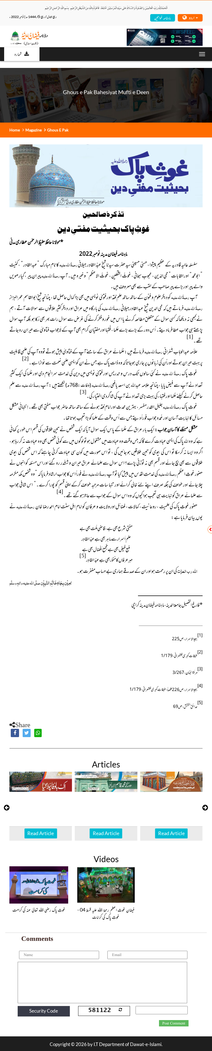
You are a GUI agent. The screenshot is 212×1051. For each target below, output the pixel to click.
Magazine (33, 130)
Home (14, 130)
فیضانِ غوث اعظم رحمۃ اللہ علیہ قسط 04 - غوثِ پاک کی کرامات (105, 913)
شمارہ (18, 54)
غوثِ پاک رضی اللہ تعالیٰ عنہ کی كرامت (38, 910)
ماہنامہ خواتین (162, 17)
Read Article (40, 833)
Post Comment (173, 1023)
